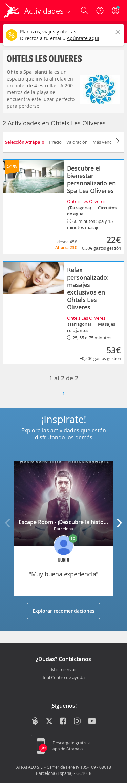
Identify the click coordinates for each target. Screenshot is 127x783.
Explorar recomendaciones (63, 611)
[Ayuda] (100, 10)
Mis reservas (63, 669)
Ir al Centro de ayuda (64, 677)
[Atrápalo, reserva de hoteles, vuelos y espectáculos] (11, 10)
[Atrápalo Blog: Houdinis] (35, 720)
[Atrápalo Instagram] (78, 721)
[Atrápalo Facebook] (63, 721)
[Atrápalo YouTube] (92, 721)
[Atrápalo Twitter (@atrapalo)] (49, 721)
